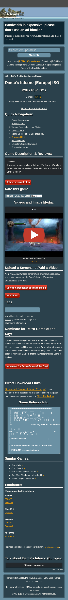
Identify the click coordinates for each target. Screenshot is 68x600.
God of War (17, 465)
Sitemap (17, 578)
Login (15, 61)
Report (34, 262)
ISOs (7, 76)
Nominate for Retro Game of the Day (28, 134)
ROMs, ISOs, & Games (29, 61)
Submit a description (18, 182)
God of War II (18, 468)
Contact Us (37, 581)
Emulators (46, 61)
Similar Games (18, 140)
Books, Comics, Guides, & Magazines (38, 65)
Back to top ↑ (57, 569)
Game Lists (42, 68)
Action (38, 97)
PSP (13, 76)
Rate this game (18, 123)
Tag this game (18, 130)
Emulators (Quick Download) (24, 144)
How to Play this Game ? (34, 108)
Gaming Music (13, 65)
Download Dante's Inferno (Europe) (25, 389)
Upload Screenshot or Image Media (26, 287)
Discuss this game (20, 147)
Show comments (34, 565)
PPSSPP (8, 499)
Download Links (19, 137)
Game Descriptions (20, 120)
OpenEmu (9, 513)
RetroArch (9, 503)
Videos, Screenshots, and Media (26, 127)
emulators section (52, 547)
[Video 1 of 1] (34, 235)
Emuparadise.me (31, 594)
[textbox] (19, 309)
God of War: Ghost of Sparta (25, 472)
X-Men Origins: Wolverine (24, 478)
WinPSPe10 (9, 536)
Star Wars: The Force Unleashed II (28, 475)
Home (8, 61)
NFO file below (45, 396)
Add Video (12, 295)
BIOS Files (57, 61)
